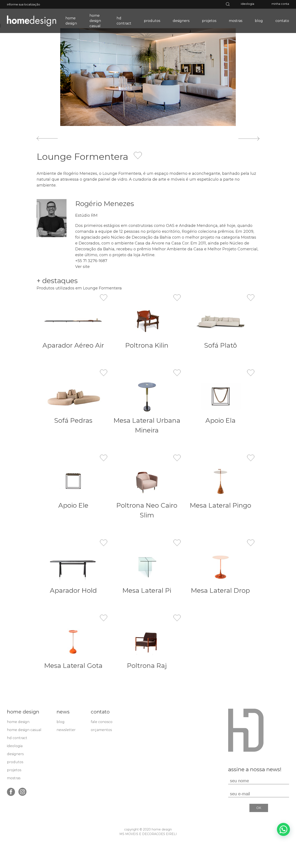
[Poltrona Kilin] (146, 321)
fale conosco (101, 722)
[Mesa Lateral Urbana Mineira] (146, 396)
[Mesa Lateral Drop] (220, 566)
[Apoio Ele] (73, 481)
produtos (152, 21)
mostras (235, 21)
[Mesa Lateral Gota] (73, 641)
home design (71, 20)
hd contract (124, 20)
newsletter (66, 730)
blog (259, 21)
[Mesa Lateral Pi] (146, 566)
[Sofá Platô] (220, 321)
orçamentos (101, 730)
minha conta (280, 3)
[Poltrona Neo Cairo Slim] (146, 481)
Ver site (82, 266)
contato (282, 21)
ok (258, 808)
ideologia (247, 3)
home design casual (95, 20)
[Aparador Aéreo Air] (73, 321)
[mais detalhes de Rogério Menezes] (52, 218)
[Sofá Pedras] (73, 396)
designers (181, 21)
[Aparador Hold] (73, 566)
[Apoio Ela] (220, 396)
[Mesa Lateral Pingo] (220, 481)
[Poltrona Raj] (146, 641)
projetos (209, 21)
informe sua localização (23, 4)
